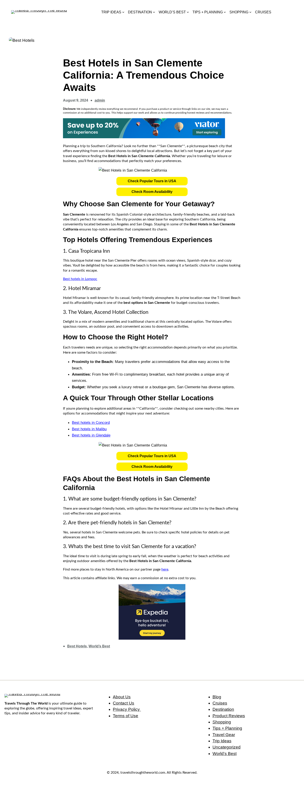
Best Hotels (77, 646)
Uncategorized (227, 747)
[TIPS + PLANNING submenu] (225, 12)
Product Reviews (229, 715)
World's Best (225, 753)
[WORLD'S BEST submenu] (188, 12)
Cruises (220, 703)
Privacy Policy (127, 709)
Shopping (222, 722)
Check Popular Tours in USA (152, 181)
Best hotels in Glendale (91, 435)
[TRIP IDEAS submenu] (123, 12)
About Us (122, 697)
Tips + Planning (227, 728)
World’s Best (99, 646)
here (164, 569)
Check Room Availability (152, 192)
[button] (152, 181)
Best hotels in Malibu (89, 429)
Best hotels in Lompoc (80, 279)
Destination (223, 709)
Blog (217, 697)
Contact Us (123, 703)
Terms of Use (125, 715)
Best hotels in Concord (91, 422)
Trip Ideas (222, 741)
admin (100, 100)
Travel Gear (224, 734)
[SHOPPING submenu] (250, 12)
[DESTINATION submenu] (154, 12)
